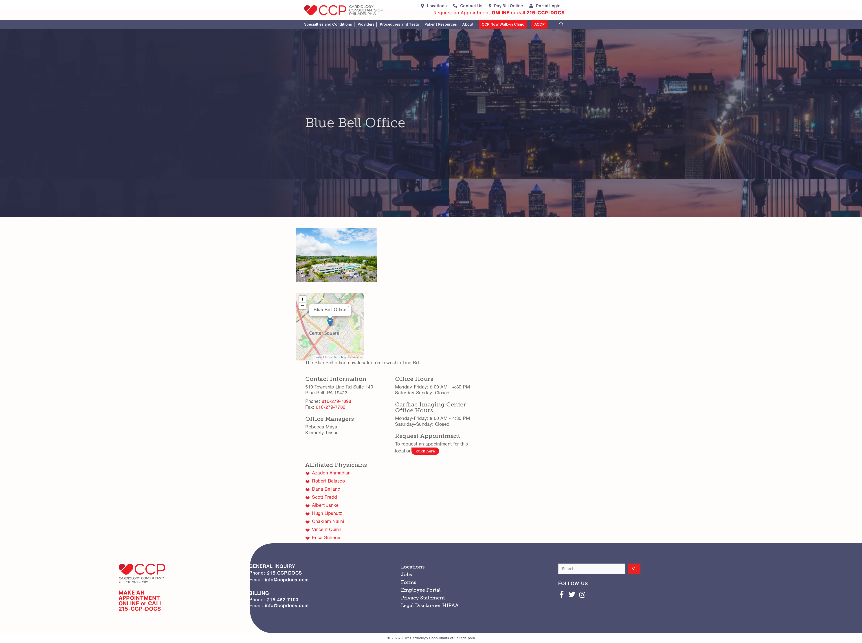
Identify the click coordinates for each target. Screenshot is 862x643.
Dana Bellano (326, 489)
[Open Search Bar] (561, 24)
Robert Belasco (328, 481)
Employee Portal (420, 590)
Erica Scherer (326, 538)
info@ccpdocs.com (286, 580)
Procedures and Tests (399, 24)
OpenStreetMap (337, 357)
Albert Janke (325, 506)
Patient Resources (440, 24)
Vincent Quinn (326, 530)
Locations (413, 567)
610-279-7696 (336, 402)
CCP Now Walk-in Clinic (503, 24)
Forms (408, 582)
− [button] (302, 306)
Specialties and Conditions (328, 24)
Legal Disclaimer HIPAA (430, 605)
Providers (366, 24)
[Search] (634, 569)
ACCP (539, 24)
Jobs (406, 574)
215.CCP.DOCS (284, 573)
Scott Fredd (324, 498)
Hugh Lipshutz (327, 514)
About (467, 24)
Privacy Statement (423, 598)
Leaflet (318, 357)
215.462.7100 (283, 600)
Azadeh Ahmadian (331, 473)
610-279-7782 (330, 408)
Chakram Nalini (328, 522)
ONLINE (501, 12)
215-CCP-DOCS (546, 12)
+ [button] (302, 299)
